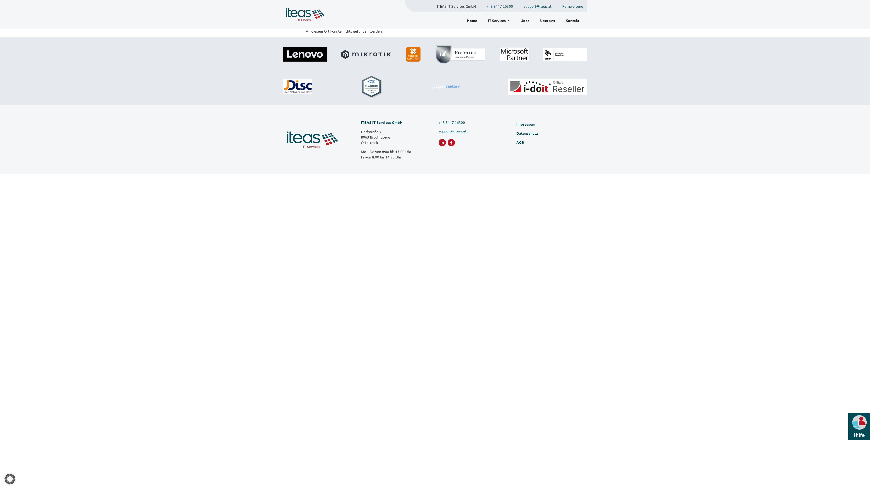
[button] (10, 479)
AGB (520, 142)
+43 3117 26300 (500, 6)
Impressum (525, 124)
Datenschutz (527, 133)
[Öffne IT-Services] (508, 20)
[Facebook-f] (451, 142)
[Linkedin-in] (442, 142)
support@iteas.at (537, 6)
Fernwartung (572, 6)
